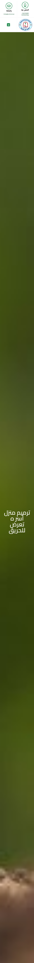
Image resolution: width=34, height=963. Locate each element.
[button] (8, 24)
